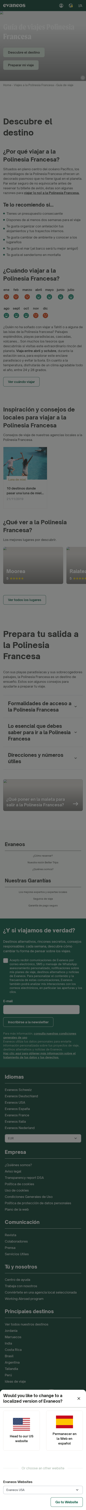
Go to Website (66, 1502)
